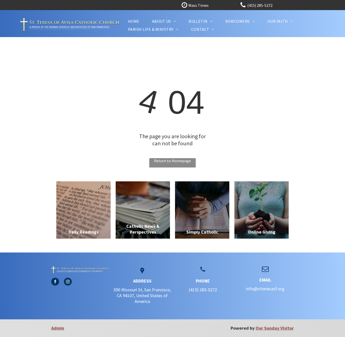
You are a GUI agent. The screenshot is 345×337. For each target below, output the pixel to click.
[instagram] (68, 282)
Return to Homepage (172, 160)
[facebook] (55, 282)
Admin (57, 328)
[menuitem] (134, 21)
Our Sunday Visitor (275, 328)
